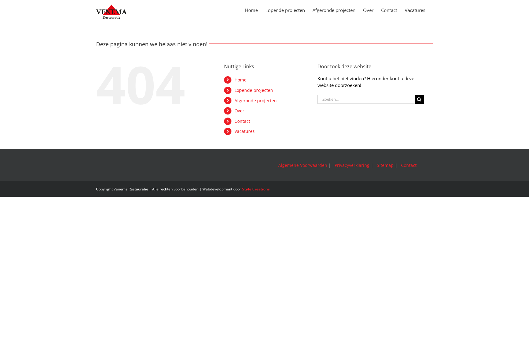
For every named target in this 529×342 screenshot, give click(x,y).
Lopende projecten (253, 90)
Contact (242, 121)
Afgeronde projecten (255, 100)
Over (239, 111)
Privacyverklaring (352, 165)
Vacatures (244, 131)
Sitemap (385, 165)
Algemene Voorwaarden (302, 165)
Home (240, 80)
